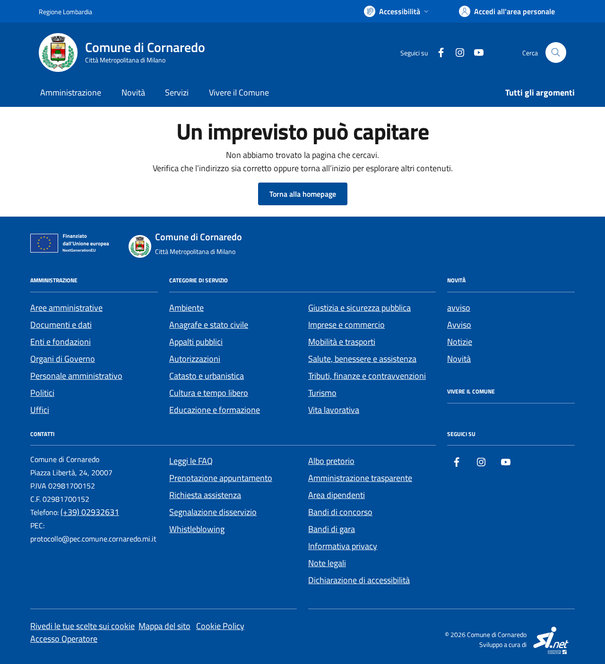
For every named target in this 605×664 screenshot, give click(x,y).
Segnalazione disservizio (213, 512)
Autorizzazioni (194, 358)
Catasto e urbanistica (206, 375)
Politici (42, 392)
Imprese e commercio (346, 324)
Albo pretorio (331, 460)
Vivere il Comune (239, 92)
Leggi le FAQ (191, 460)
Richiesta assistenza (205, 495)
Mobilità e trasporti (341, 341)
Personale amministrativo (76, 375)
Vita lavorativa (333, 409)
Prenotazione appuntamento (220, 478)
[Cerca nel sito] (555, 52)
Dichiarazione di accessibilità (359, 580)
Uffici (39, 409)
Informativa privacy (342, 546)
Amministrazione (70, 92)
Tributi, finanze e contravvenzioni (367, 375)
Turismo (322, 392)
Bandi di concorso (340, 512)
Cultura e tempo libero (208, 392)
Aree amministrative (66, 307)
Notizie (459, 341)
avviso (458, 307)
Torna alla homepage (302, 194)
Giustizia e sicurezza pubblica (359, 307)
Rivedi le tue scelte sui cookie (82, 626)
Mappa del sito (164, 626)
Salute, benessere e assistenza (362, 358)
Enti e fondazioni (60, 341)
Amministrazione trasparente (360, 478)
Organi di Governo (62, 358)
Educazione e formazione (214, 409)
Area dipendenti (336, 495)
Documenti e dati (61, 324)
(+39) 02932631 (89, 512)
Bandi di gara (331, 529)
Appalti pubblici (196, 341)
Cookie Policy (220, 626)
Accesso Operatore (63, 638)
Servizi (177, 92)
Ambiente (186, 307)
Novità (133, 92)
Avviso (459, 324)
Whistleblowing (197, 529)
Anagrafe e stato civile (208, 324)
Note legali (327, 563)
